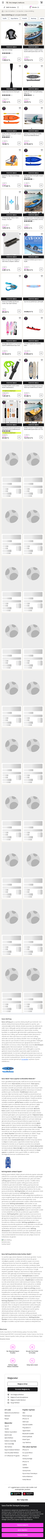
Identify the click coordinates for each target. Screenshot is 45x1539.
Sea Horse (40, 1334)
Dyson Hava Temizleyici (29, 1473)
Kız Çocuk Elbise (27, 1453)
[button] (31, 44)
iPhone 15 (25, 1450)
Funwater (24, 1334)
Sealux (29, 1334)
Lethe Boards (29, 1336)
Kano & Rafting (29, 11)
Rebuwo (36, 1336)
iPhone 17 (25, 1456)
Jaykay (24, 1332)
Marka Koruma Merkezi (12, 1413)
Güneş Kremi (26, 1470)
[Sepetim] (41, 3)
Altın (23, 1413)
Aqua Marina (14, 18)
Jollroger (22, 1336)
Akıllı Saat (25, 1422)
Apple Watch (26, 1431)
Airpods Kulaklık (27, 1425)
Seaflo (5, 18)
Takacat (7, 1336)
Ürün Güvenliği (9, 1444)
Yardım (7, 1429)
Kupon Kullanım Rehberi (12, 1450)
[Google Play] (16, 1494)
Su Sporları (20, 11)
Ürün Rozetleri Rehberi (12, 1453)
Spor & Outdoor (10, 11)
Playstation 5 (26, 1428)
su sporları (24, 1059)
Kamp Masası (26, 1479)
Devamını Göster (5, 1339)
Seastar (2, 1336)
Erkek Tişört (26, 1439)
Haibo (17, 1336)
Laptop (24, 1465)
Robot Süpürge (27, 1416)
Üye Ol (7, 1426)
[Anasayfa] (3, 11)
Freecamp (30, 1332)
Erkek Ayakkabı (27, 1436)
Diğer (40, 1336)
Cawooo (33, 1334)
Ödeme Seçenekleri (11, 1432)
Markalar (7, 1416)
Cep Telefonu (26, 1442)
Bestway (33, 18)
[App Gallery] (28, 1494)
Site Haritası (8, 1447)
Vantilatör (25, 1467)
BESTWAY (11, 1334)
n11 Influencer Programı (12, 1456)
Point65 (24, 18)
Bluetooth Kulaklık (28, 1433)
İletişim (7, 1419)
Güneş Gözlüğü (27, 1458)
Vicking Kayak (4, 1334)
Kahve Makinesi (27, 1476)
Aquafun (12, 1336)
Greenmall (17, 1334)
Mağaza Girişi (22, 1384)
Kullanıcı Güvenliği (10, 1441)
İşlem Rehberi (9, 1438)
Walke (35, 1332)
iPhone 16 (25, 1462)
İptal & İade (8, 1435)
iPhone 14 (25, 1419)
